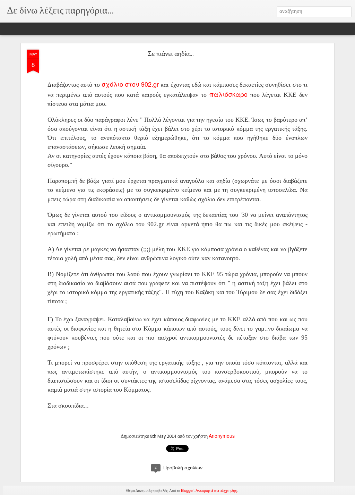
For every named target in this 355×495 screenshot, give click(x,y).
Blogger (187, 490)
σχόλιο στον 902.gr (131, 83)
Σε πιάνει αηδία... (171, 54)
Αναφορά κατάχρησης (216, 490)
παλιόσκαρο (229, 94)
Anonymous (222, 435)
